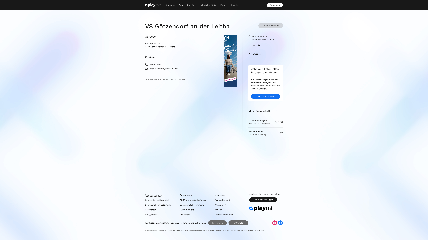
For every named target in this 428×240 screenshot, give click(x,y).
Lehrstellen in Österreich (157, 200)
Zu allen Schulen (270, 25)
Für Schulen (238, 223)
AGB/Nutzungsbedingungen (193, 200)
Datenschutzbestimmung (192, 205)
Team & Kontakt (222, 200)
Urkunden (170, 5)
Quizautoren (186, 195)
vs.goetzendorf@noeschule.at (164, 68)
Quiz (181, 5)
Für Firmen (217, 223)
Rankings (191, 5)
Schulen (235, 5)
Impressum (220, 195)
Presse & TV (220, 205)
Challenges (185, 214)
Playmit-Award (187, 210)
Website (257, 54)
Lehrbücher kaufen (224, 214)
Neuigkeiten (151, 214)
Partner (218, 210)
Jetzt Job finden (266, 96)
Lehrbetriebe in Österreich (158, 205)
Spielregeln (150, 210)
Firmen (223, 5)
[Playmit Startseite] (153, 5)
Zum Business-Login (263, 200)
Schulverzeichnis (153, 195)
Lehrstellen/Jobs (208, 5)
